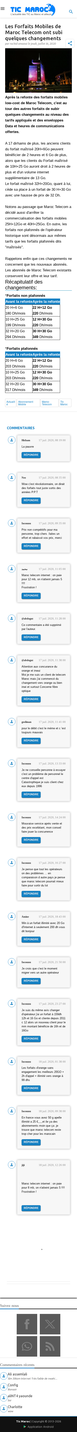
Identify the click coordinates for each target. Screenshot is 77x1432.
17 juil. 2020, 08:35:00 (52, 477)
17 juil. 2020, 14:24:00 (52, 817)
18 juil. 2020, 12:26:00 (52, 1165)
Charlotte (15, 1407)
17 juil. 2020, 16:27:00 (52, 862)
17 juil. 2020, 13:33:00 (52, 763)
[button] (70, 43)
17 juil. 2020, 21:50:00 (52, 962)
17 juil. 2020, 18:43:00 (52, 916)
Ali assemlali (17, 1374)
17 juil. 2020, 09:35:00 (52, 523)
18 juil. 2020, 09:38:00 (52, 1111)
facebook (27, 1324)
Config (13, 1385)
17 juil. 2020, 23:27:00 (52, 1003)
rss (50, 1346)
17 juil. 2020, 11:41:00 (52, 721)
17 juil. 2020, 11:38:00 (52, 660)
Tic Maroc (23, 1421)
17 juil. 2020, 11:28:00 (52, 618)
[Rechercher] (71, 12)
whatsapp (27, 1346)
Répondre (31, 454)
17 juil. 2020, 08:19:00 (52, 440)
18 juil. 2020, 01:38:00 (52, 1061)
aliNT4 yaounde (20, 1396)
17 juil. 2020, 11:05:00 (52, 569)
